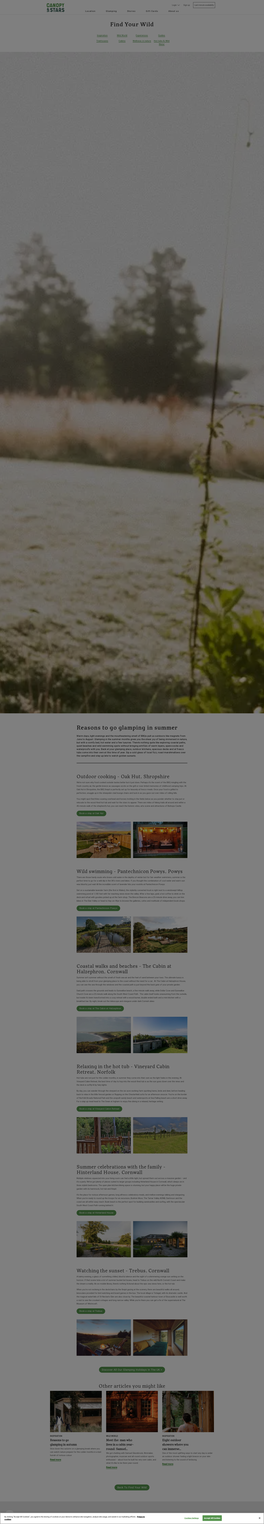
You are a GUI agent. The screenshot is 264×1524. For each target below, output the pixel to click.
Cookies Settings (191, 1518)
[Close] (260, 1518)
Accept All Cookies (212, 1518)
